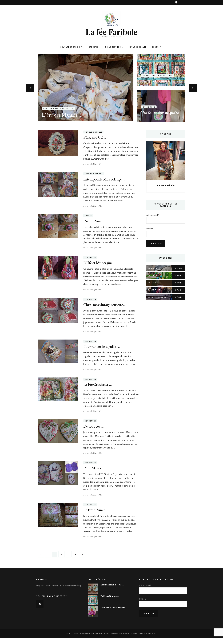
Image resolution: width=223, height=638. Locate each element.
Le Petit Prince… (95, 509)
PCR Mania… (93, 468)
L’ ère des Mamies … (62, 114)
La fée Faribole (111, 31)
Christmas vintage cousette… (104, 304)
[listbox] (111, 88)
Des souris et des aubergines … (114, 607)
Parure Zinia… (93, 220)
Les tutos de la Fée (138, 47)
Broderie (93, 47)
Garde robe (149, 107)
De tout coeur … (95, 426)
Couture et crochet (71, 47)
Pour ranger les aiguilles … (102, 346)
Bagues (88, 216)
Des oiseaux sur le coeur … (112, 585)
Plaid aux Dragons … (155, 80)
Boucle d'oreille (93, 132)
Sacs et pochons (94, 174)
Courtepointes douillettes (58, 108)
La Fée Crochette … (97, 384)
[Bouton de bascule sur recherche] (183, 2)
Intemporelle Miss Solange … (104, 179)
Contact (156, 47)
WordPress (152, 633)
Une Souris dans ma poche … (160, 114)
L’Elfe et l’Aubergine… (99, 262)
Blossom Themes (130, 633)
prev (30, 88)
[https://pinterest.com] (39, 604)
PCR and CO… (94, 137)
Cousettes (90, 257)
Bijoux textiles (113, 47)
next (193, 88)
